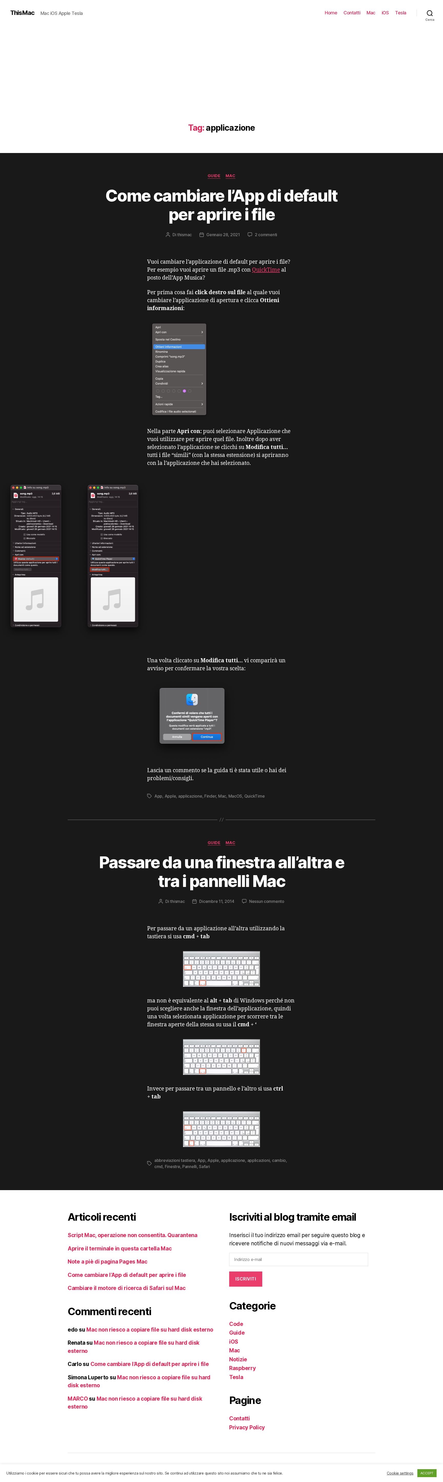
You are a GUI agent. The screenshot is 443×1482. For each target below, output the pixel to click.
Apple (170, 796)
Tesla (400, 12)
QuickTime (266, 269)
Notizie (238, 1359)
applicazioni (258, 1160)
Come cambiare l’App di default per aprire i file (221, 205)
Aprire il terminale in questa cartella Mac (120, 1248)
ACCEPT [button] (427, 1473)
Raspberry (242, 1368)
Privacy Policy (247, 1427)
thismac (184, 234)
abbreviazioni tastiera (174, 1160)
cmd (158, 1166)
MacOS (235, 796)
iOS (385, 12)
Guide (214, 176)
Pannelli (189, 1166)
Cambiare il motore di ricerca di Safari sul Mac (126, 1288)
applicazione (190, 796)
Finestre (172, 1166)
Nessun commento (266, 901)
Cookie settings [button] (400, 1473)
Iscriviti (245, 1279)
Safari (204, 1166)
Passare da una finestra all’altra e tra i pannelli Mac (221, 871)
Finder (210, 796)
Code (236, 1324)
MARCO (78, 1398)
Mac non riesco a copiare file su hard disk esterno (149, 1329)
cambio (279, 1160)
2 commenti (266, 234)
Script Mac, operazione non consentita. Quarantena (132, 1235)
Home (331, 12)
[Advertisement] (221, 85)
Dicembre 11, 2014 (216, 901)
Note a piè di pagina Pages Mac (107, 1261)
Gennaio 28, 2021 (223, 234)
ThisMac (22, 13)
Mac (371, 12)
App (158, 796)
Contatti (352, 12)
